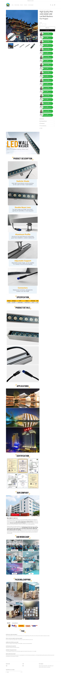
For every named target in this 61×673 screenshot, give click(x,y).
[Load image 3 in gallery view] (21, 45)
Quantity (41, 22)
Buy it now (47, 30)
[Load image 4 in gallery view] (27, 45)
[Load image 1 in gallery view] (10, 45)
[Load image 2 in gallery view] (16, 45)
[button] (51, 5)
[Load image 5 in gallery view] (33, 45)
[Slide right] (37, 46)
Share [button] (41, 182)
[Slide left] (7, 46)
